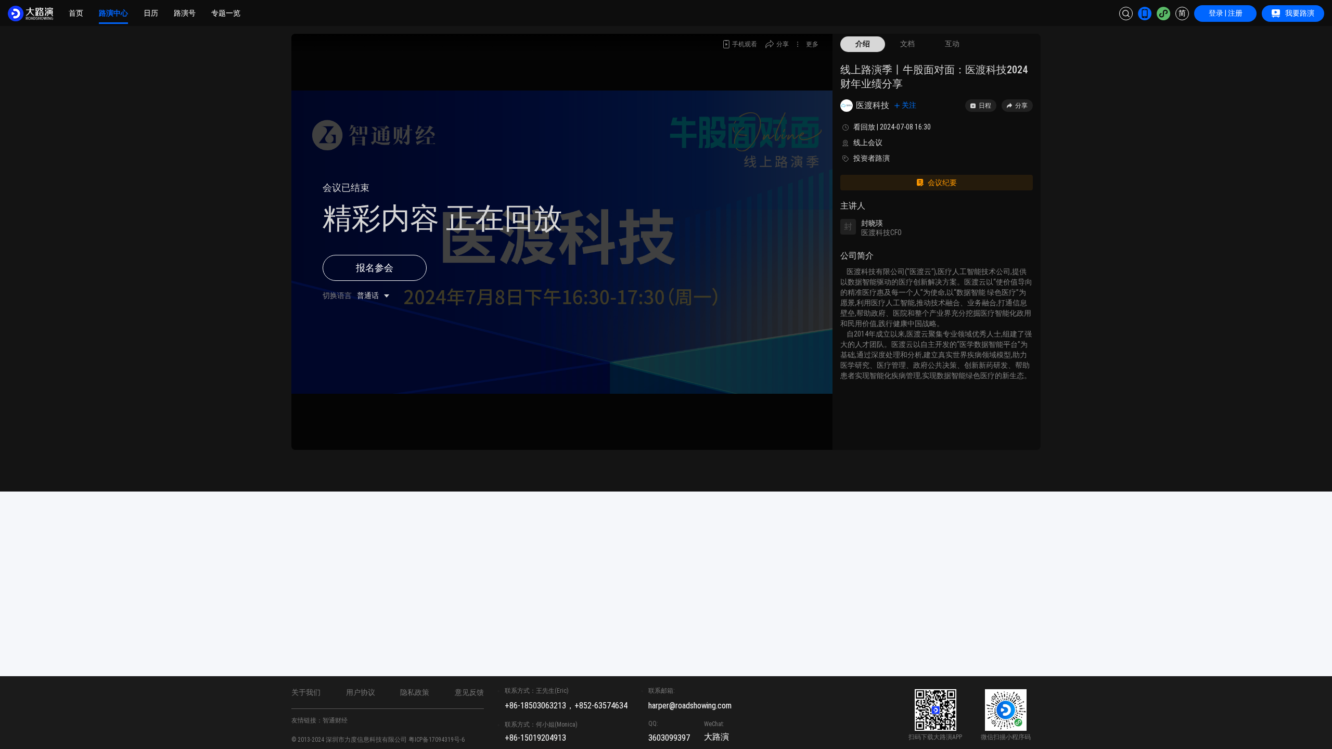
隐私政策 (414, 692)
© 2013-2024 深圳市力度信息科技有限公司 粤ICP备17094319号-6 (378, 739)
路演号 (185, 13)
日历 (151, 13)
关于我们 (306, 692)
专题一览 (225, 13)
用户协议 (360, 692)
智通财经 (335, 720)
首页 (76, 13)
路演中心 (113, 13)
